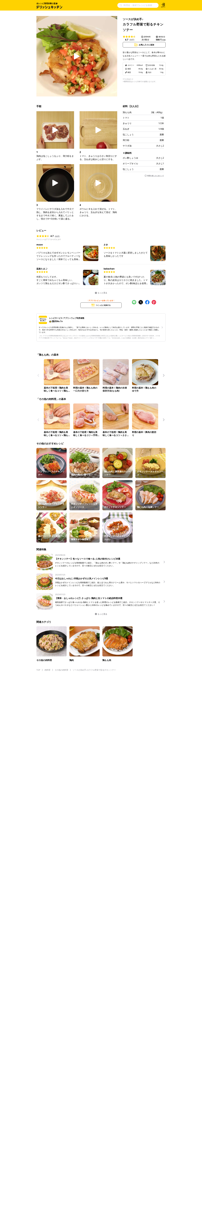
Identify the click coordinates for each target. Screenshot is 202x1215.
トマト (126, 118)
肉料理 (47, 670)
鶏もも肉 (127, 112)
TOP (38, 670)
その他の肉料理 (61, 670)
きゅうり (127, 123)
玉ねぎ (126, 129)
